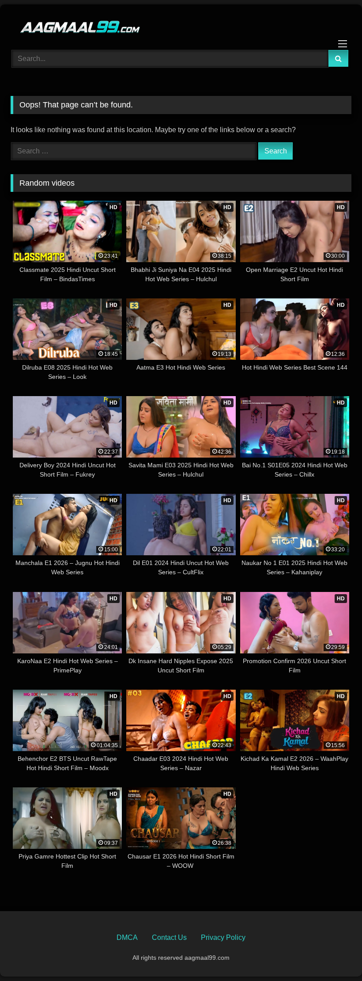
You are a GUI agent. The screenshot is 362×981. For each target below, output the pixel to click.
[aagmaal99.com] (181, 24)
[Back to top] (334, 954)
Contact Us (169, 937)
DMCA (127, 937)
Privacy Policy (223, 937)
